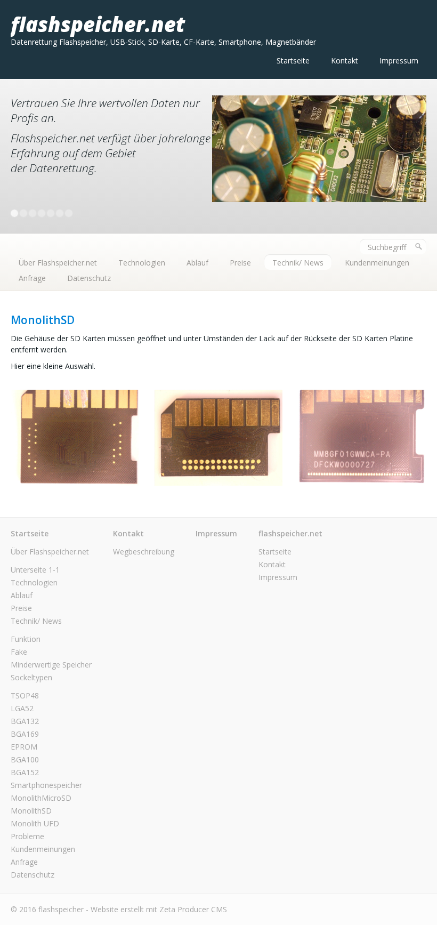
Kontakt (344, 60)
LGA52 (22, 708)
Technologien (141, 263)
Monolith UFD (35, 823)
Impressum (398, 60)
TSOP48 (25, 695)
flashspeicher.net (98, 24)
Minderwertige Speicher (51, 664)
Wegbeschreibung (143, 551)
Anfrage (32, 278)
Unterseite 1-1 (35, 570)
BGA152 (25, 772)
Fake (19, 652)
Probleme (27, 836)
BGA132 (25, 721)
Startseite (293, 60)
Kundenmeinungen (377, 263)
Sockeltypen (31, 677)
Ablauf (197, 263)
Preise (240, 263)
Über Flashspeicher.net (58, 263)
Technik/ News (297, 263)
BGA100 (25, 759)
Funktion (26, 639)
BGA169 (25, 734)
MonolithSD (31, 811)
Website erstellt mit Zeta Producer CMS (159, 909)
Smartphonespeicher (46, 785)
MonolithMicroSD (41, 798)
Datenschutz (89, 278)
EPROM (24, 747)
